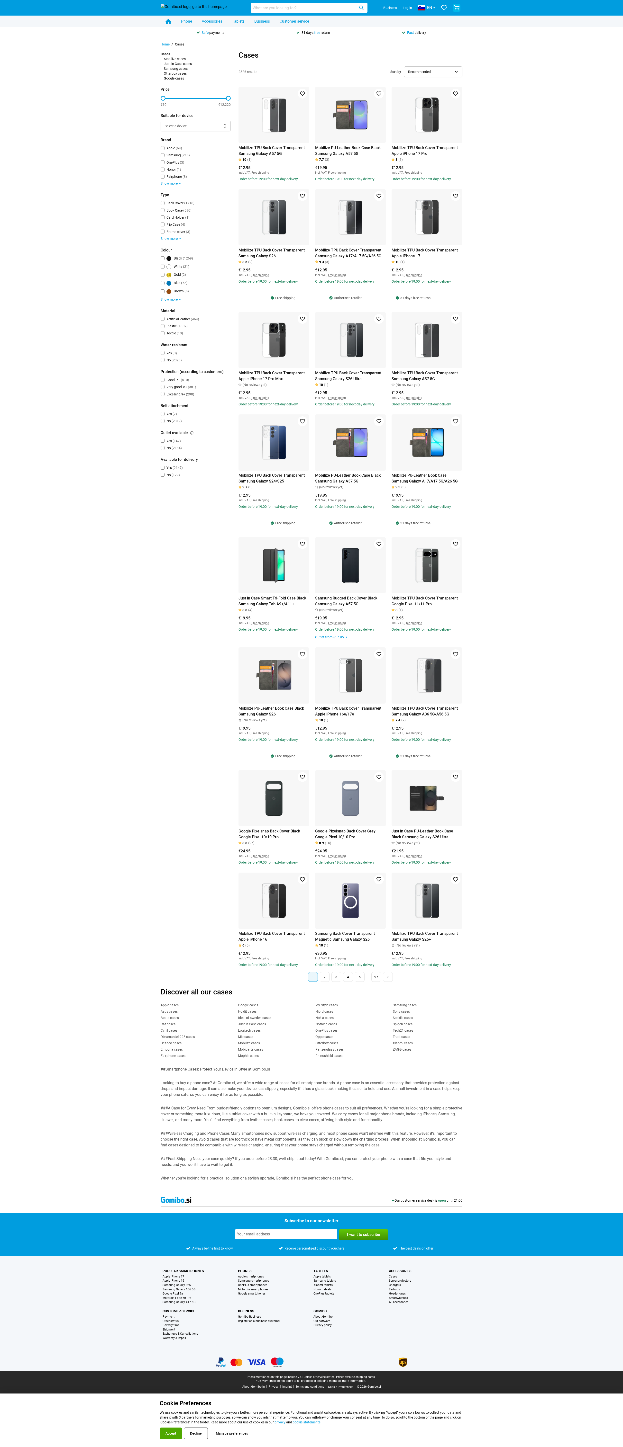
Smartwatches (398, 1298)
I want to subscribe (363, 1234)
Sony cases (401, 1011)
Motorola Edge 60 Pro (177, 1298)
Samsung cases (176, 69)
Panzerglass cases (329, 1049)
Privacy (273, 1386)
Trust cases (401, 1037)
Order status (171, 1321)
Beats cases (170, 1018)
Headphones (397, 1293)
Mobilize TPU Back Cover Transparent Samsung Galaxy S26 (271, 253)
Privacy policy (322, 1325)
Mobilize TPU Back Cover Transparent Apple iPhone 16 (271, 936)
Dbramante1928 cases (178, 1037)
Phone (186, 21)
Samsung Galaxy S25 (177, 1285)
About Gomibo (323, 1316)
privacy (280, 1422)
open (442, 1200)
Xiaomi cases (403, 1043)
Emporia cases (172, 1049)
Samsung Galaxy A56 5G (179, 1289)
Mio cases (245, 1037)
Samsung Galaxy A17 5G (179, 1302)
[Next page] (388, 977)
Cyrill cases (169, 1030)
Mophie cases (248, 1056)
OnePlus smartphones (252, 1285)
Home (165, 44)
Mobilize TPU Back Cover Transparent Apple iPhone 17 (425, 253)
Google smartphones (252, 1293)
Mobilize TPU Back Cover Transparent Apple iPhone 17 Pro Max (271, 376)
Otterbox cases (175, 73)
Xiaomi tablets (323, 1285)
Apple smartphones (251, 1276)
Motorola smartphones (253, 1289)
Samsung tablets (324, 1280)
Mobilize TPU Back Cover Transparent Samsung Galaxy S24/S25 (271, 478)
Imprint (287, 1386)
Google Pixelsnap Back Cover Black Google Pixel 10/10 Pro (269, 834)
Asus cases (169, 1011)
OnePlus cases (326, 1030)
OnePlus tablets (323, 1293)
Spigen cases (402, 1024)
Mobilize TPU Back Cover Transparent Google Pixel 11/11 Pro (425, 601)
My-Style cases (326, 1005)
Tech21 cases (403, 1030)
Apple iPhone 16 (173, 1280)
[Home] (168, 21)
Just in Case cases (178, 64)
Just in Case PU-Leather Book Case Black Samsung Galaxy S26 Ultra (422, 834)
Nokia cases (324, 1018)
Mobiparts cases (250, 1049)
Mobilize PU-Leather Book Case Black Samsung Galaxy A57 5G (348, 150)
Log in (407, 8)
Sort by (395, 72)
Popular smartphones (183, 1271)
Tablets (238, 21)
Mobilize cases (175, 59)
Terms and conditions (310, 1386)
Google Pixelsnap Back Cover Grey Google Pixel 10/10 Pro (345, 834)
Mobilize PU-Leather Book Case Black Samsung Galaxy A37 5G (348, 478)
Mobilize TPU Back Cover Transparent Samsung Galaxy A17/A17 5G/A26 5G (348, 253)
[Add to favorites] (302, 93)
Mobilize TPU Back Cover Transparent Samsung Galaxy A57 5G (271, 150)
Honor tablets (322, 1289)
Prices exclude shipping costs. (356, 1377)
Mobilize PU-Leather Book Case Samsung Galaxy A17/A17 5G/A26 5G (425, 478)
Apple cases (170, 1005)
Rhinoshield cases (328, 1056)
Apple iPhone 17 (173, 1276)
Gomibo (320, 1311)
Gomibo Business (249, 1316)
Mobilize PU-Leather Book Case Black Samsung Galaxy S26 (271, 711)
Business (390, 8)
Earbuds (394, 1289)
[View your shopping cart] (456, 8)
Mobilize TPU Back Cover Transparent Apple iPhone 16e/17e (348, 711)
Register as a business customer (259, 1321)
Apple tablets (322, 1276)
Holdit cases (247, 1011)
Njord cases (324, 1011)
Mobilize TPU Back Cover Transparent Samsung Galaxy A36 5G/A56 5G (425, 711)
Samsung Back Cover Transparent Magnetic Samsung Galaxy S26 (345, 936)
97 (376, 977)
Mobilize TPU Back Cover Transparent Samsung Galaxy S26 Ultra (348, 376)
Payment (168, 1316)
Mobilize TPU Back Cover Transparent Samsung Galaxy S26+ (425, 936)
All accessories (398, 1302)
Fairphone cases (173, 1056)
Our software (321, 1321)
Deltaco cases (171, 1043)
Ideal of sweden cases (254, 1018)
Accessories (212, 21)
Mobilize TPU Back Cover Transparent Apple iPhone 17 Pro (425, 150)
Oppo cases (324, 1037)
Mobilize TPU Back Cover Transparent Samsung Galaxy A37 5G (425, 376)
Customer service (294, 21)
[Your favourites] (444, 8)
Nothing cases (326, 1024)
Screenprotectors (400, 1280)
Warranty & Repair (174, 1338)
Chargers (395, 1285)
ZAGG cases (402, 1049)
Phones (245, 1271)
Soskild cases (403, 1018)
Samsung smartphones (253, 1280)
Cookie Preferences (340, 1387)
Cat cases (168, 1024)
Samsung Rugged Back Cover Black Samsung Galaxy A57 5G (346, 601)
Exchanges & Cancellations (180, 1333)
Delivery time (171, 1325)
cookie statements (307, 1422)
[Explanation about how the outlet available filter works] (192, 433)
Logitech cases (249, 1030)
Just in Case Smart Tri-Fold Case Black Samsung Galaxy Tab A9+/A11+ (272, 601)
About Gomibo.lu (253, 1386)
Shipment (169, 1329)
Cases (393, 1276)
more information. (354, 1381)
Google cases (174, 78)
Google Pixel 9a (173, 1293)
